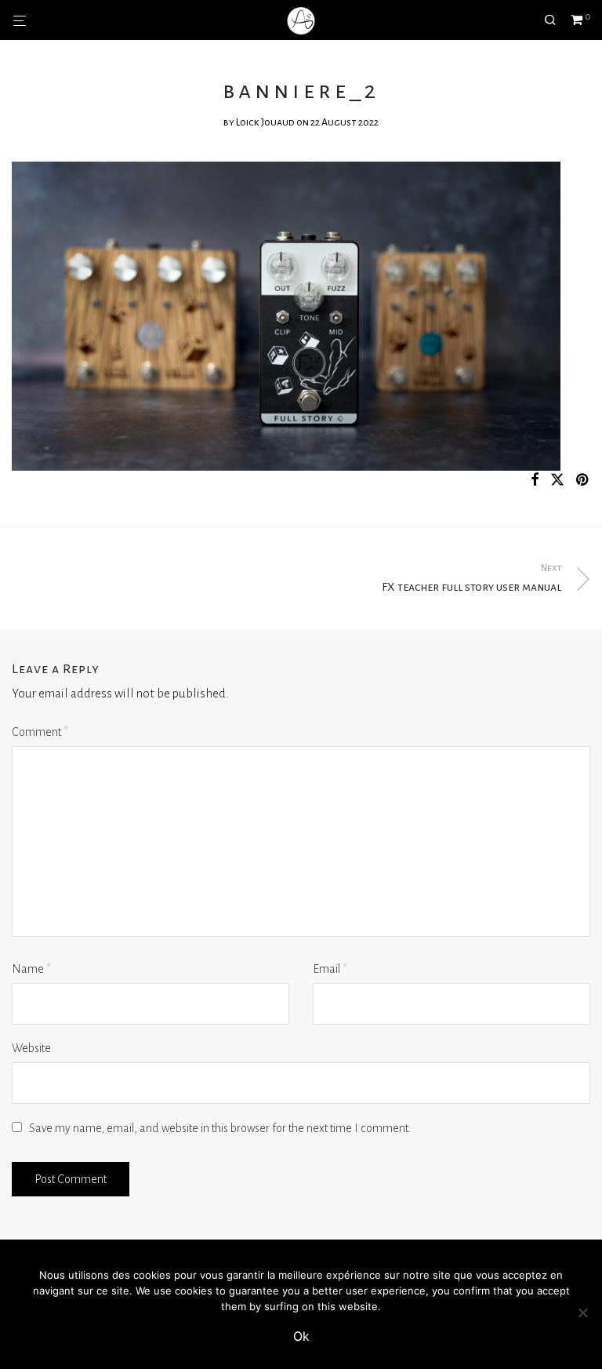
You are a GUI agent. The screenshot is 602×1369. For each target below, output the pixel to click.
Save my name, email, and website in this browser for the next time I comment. (220, 1128)
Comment (40, 732)
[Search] (555, 20)
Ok (301, 1336)
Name (31, 969)
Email (330, 969)
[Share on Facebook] (535, 480)
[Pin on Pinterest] (583, 480)
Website (31, 1048)
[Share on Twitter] (557, 480)
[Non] (582, 1312)
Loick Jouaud (265, 122)
